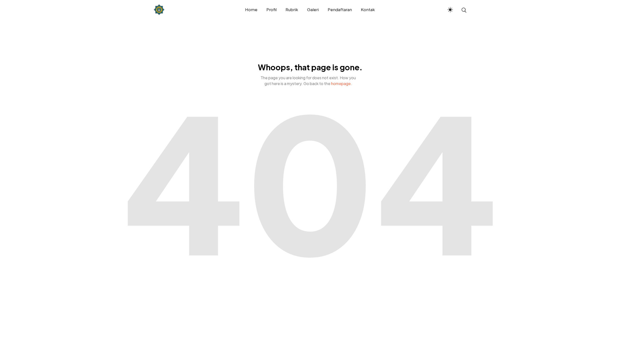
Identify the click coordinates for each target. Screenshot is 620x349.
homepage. (341, 83)
